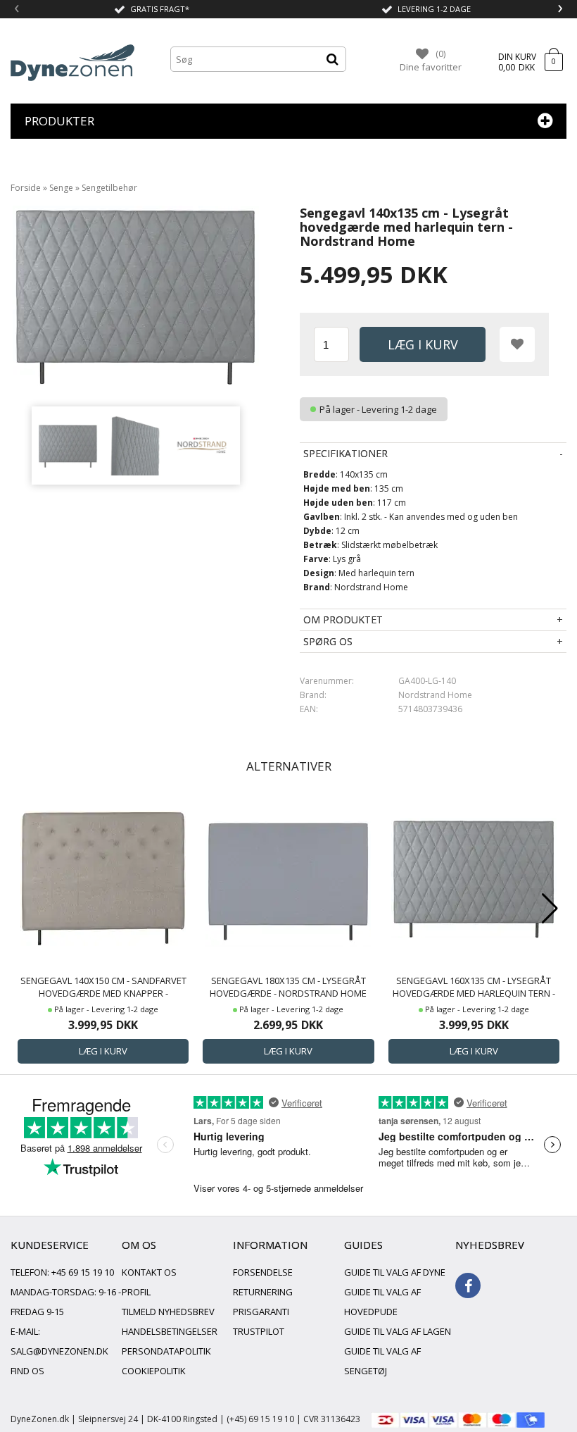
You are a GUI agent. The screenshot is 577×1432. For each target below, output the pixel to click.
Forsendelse (263, 1272)
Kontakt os (149, 1272)
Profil (136, 1291)
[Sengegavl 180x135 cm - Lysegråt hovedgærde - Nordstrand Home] (288, 877)
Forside (26, 188)
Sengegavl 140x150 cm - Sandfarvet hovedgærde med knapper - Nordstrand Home (103, 987)
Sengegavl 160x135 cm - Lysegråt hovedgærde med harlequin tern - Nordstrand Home (474, 987)
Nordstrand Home (435, 695)
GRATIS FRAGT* (159, 9)
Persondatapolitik (166, 1351)
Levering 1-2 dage (434, 9)
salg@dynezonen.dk (59, 1351)
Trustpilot (258, 1331)
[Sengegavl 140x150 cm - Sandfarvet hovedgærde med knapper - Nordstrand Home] (103, 877)
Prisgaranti (261, 1311)
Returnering (263, 1291)
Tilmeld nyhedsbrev (168, 1311)
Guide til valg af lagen (397, 1331)
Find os (27, 1370)
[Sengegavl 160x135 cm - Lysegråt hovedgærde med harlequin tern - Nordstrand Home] (473, 877)
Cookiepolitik (154, 1370)
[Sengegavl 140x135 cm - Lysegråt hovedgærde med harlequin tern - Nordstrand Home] (67, 445)
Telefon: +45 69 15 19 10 (62, 1272)
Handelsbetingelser (169, 1331)
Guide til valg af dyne (394, 1272)
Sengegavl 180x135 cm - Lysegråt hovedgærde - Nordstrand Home (288, 987)
